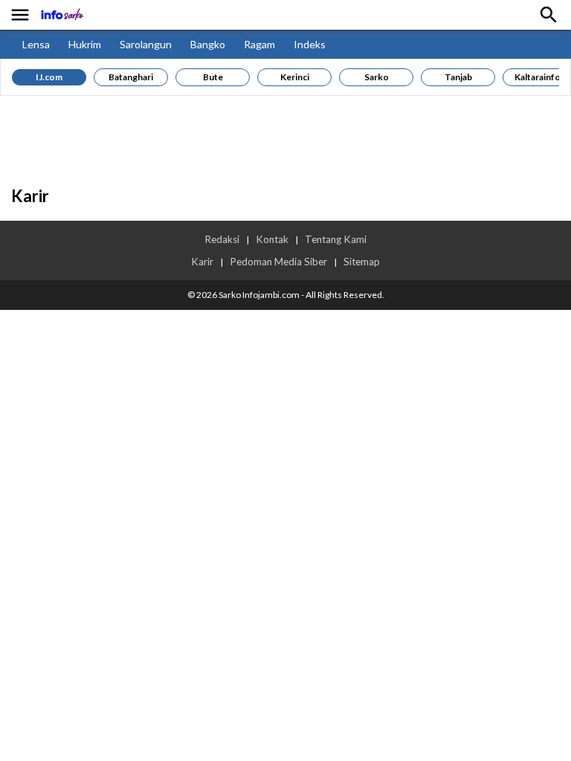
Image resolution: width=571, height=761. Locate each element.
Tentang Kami (336, 239)
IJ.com (49, 76)
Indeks (310, 44)
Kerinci (294, 76)
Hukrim (84, 44)
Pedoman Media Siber (278, 262)
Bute (213, 76)
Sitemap (361, 262)
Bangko (207, 44)
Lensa (36, 44)
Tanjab (458, 76)
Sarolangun (146, 44)
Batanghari (131, 76)
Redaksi (221, 239)
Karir (202, 262)
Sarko (376, 76)
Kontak (272, 239)
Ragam (259, 44)
